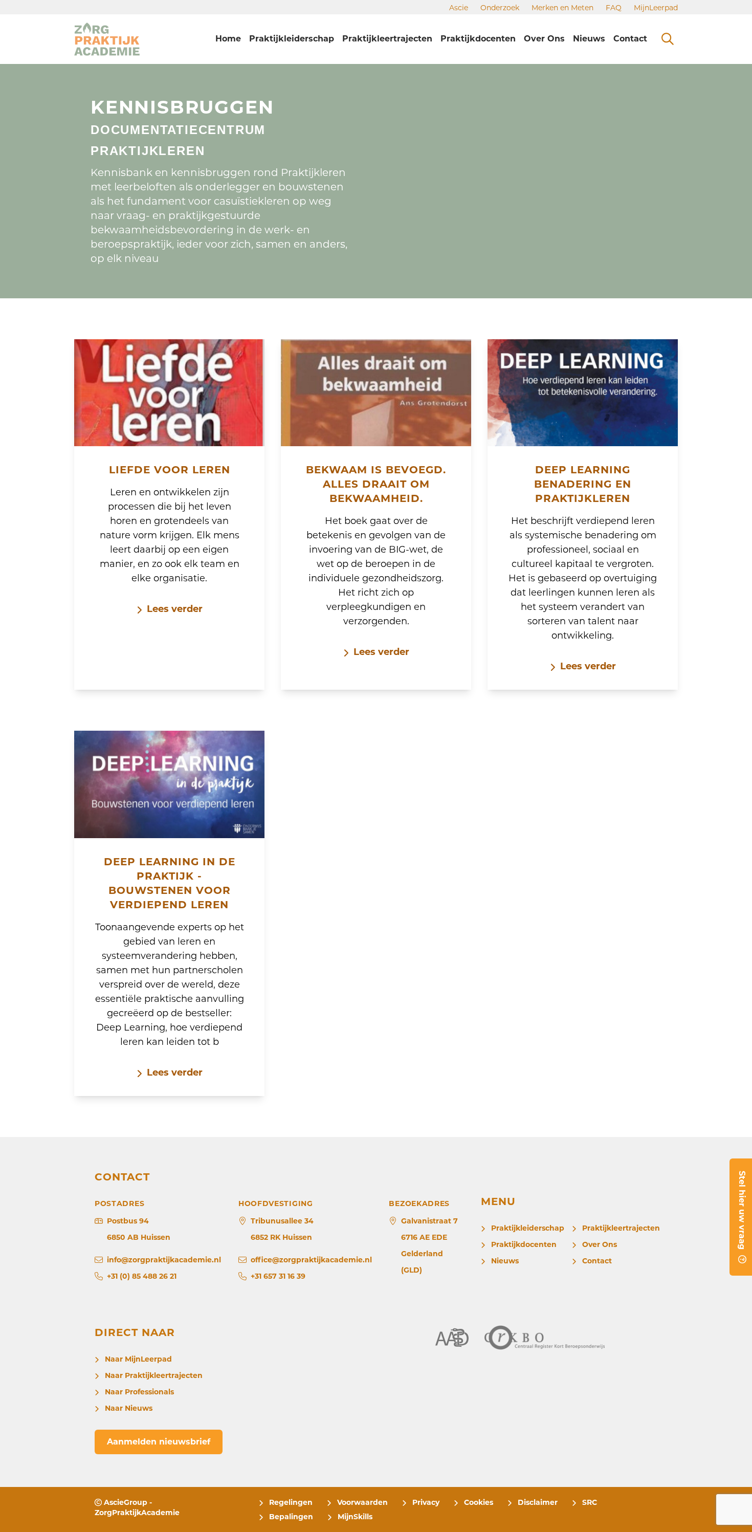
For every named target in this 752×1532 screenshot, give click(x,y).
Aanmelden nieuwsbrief (158, 1442)
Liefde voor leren (169, 470)
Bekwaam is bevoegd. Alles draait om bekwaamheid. (376, 484)
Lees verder (175, 609)
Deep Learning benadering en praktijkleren (582, 484)
